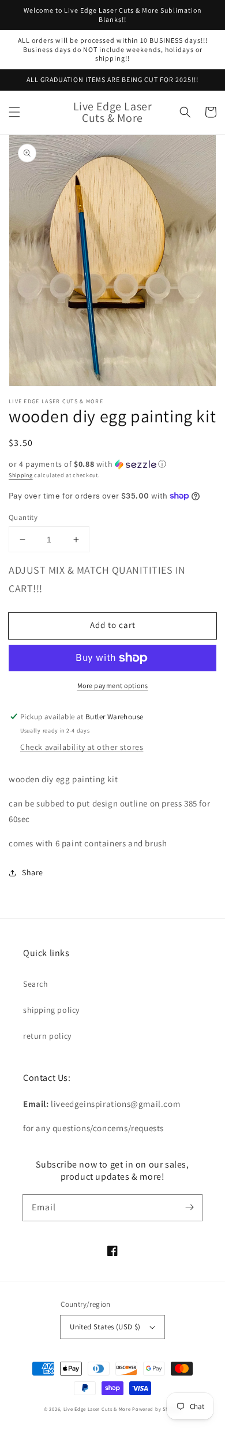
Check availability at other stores (81, 747)
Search (35, 984)
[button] (14, 112)
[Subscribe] (189, 1207)
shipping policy (51, 1010)
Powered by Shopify (156, 1409)
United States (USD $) (105, 1327)
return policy (47, 1036)
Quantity (23, 517)
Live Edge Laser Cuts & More (97, 1409)
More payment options (112, 685)
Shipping (21, 475)
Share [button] (32, 872)
